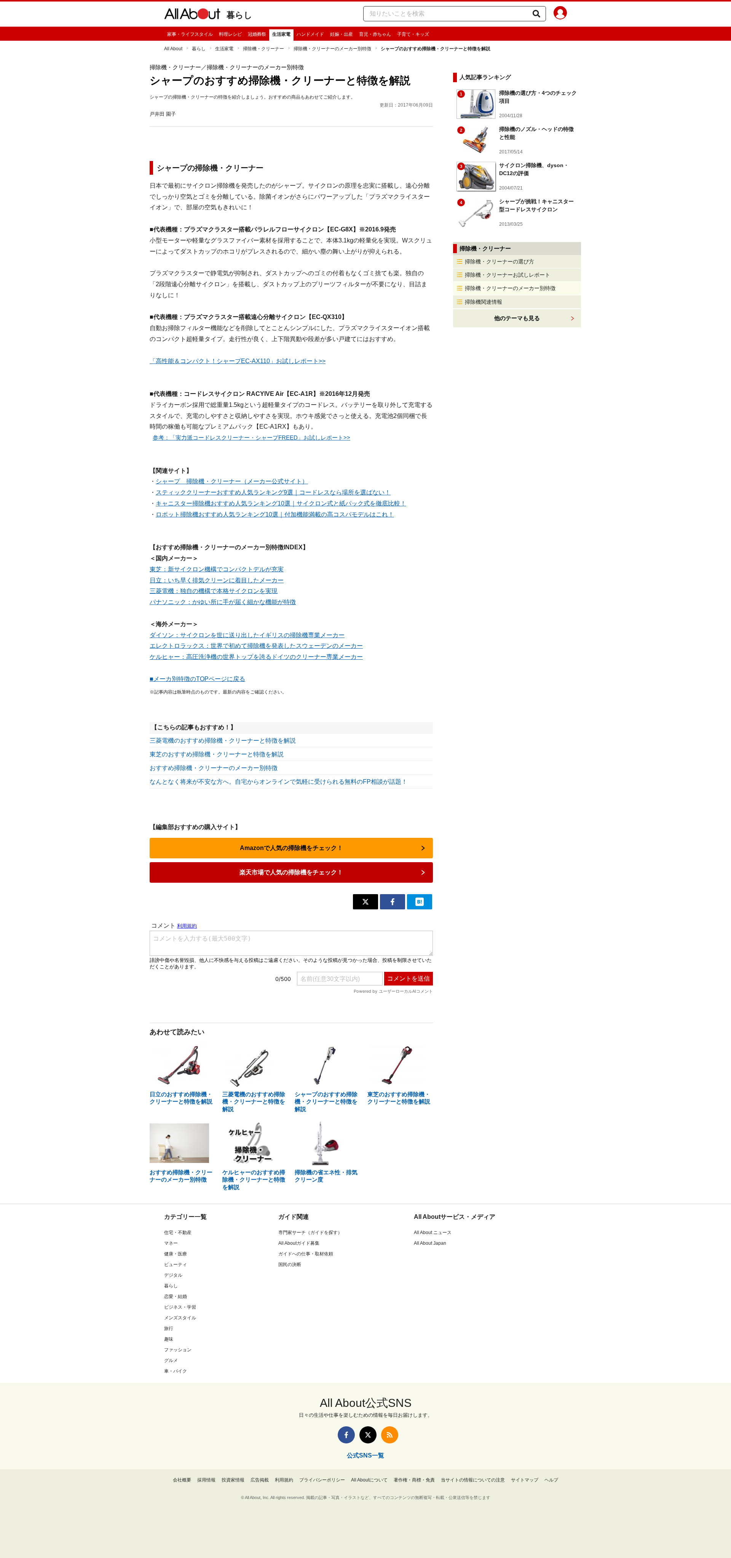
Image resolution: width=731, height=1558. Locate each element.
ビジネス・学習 (180, 1307)
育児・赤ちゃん (375, 34)
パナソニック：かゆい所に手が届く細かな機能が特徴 (223, 602)
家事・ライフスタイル (190, 34)
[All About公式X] (368, 1434)
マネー (171, 1243)
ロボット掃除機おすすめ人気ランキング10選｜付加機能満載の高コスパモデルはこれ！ (275, 514)
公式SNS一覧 (365, 1455)
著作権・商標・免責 (414, 1480)
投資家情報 (233, 1480)
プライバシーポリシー (322, 1480)
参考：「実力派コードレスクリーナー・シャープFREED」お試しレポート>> (251, 437)
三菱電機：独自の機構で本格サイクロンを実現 (214, 591)
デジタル (173, 1275)
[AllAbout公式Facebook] (346, 1434)
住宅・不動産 (178, 1232)
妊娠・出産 (341, 34)
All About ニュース (433, 1232)
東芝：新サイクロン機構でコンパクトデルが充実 (217, 569)
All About (173, 48)
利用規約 (284, 1480)
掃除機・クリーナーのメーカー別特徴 (332, 48)
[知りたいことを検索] (536, 13)
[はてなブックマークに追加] (419, 901)
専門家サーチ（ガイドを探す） (310, 1232)
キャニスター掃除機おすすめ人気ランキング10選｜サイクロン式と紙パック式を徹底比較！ (281, 503)
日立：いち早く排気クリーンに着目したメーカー (217, 580)
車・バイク (175, 1371)
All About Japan (430, 1243)
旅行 (168, 1328)
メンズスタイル (180, 1317)
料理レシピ (230, 34)
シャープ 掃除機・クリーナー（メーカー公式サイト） (232, 481)
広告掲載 (260, 1480)
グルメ (171, 1360)
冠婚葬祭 (257, 34)
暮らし (239, 15)
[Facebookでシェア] (392, 901)
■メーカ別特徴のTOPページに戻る (197, 679)
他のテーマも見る (517, 318)
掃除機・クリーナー (263, 48)
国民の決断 (289, 1264)
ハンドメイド (310, 34)
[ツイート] (365, 901)
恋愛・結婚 (175, 1296)
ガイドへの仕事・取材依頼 (305, 1254)
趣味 (168, 1339)
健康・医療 (175, 1254)
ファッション (178, 1349)
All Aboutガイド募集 (298, 1243)
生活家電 (281, 34)
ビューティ (175, 1264)
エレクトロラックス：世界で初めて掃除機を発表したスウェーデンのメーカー (256, 646)
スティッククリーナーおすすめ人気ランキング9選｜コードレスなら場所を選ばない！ (273, 492)
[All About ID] (560, 14)
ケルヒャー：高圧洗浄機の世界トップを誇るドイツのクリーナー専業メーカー (256, 657)
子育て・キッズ (413, 34)
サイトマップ (524, 1480)
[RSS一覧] (389, 1434)
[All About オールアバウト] (192, 15)
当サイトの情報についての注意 (473, 1480)
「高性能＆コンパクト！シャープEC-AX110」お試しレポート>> (238, 361)
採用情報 (206, 1480)
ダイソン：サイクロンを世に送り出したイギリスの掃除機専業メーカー (247, 635)
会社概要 (182, 1480)
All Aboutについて (369, 1480)
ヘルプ (551, 1480)
